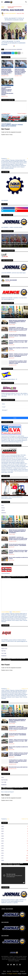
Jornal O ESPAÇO (5, 611)
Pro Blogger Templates (12, 973)
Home (4, 971)
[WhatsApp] (16, 53)
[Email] (19, 53)
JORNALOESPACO (16, 611)
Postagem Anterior (6, 113)
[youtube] (14, 964)
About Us (9, 971)
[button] (2, 2)
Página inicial (2, 7)
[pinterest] (20, 964)
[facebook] (8, 208)
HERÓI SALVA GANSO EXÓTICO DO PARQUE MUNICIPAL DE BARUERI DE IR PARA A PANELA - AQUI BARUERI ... (6, 72)
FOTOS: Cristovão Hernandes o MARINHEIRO (15, 7)
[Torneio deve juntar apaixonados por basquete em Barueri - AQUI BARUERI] (4, 336)
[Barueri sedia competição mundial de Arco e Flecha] (4, 349)
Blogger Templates (22, 973)
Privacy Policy (15, 971)
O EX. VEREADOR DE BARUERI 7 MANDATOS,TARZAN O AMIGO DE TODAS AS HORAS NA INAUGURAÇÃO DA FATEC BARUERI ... (7, 91)
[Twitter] (13, 53)
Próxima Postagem (22, 113)
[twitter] (8, 211)
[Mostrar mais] (22, 53)
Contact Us (22, 971)
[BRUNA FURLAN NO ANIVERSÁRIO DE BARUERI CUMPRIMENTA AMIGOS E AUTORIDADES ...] (4, 322)
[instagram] (17, 964)
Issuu (8, 158)
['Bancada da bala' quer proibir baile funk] (4, 768)
